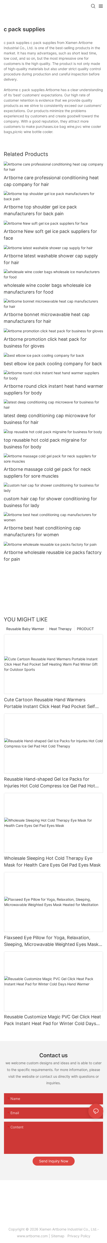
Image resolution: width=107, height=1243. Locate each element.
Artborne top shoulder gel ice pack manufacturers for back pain (40, 210)
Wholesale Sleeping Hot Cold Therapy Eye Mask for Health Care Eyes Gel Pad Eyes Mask (52, 862)
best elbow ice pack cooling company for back (53, 363)
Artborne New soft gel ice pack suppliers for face (50, 235)
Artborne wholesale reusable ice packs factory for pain (53, 556)
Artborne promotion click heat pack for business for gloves (45, 343)
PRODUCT (85, 629)
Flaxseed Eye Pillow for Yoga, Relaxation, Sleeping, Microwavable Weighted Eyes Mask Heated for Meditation (51, 941)
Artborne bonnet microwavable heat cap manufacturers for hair (47, 318)
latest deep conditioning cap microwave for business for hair (50, 419)
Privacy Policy (78, 1236)
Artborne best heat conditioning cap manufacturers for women (42, 531)
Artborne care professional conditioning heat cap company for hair (51, 181)
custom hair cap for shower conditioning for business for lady (50, 502)
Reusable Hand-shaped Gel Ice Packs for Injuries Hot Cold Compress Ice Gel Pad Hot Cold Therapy (49, 782)
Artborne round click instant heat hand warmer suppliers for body (53, 389)
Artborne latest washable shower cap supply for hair (51, 259)
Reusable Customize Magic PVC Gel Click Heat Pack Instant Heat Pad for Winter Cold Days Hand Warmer (52, 1020)
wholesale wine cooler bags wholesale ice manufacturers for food (47, 289)
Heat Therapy (60, 629)
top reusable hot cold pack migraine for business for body (45, 443)
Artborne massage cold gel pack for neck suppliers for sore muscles (47, 473)
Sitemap (58, 1236)
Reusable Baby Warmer (25, 629)
